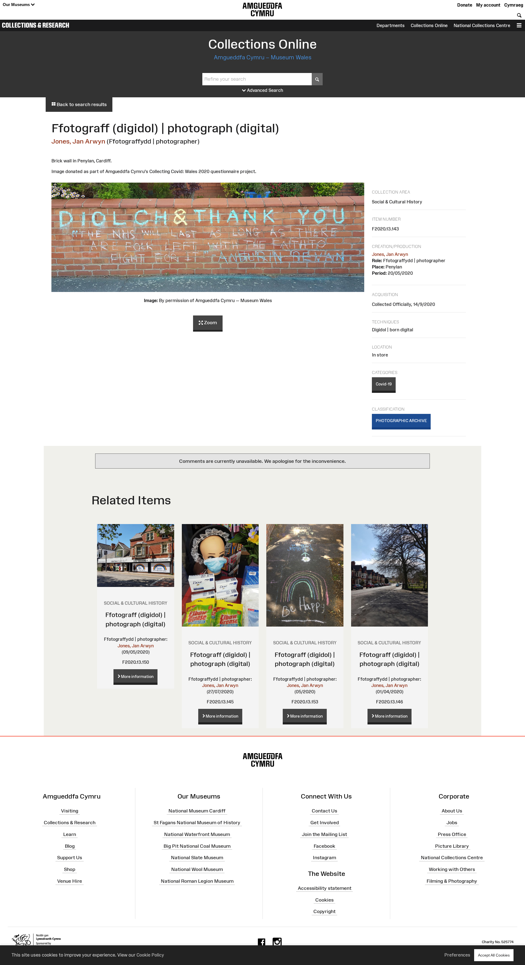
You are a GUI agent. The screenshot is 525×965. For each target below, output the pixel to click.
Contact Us (324, 811)
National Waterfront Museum (197, 834)
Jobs (452, 822)
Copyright (324, 911)
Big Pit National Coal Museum (197, 846)
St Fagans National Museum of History (197, 822)
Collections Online (429, 25)
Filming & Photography (452, 881)
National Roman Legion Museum (197, 881)
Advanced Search (264, 90)
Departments (391, 25)
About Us (452, 811)
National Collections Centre (482, 25)
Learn (69, 834)
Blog (70, 846)
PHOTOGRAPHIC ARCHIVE (401, 420)
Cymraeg (513, 4)
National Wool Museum (197, 869)
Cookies (324, 899)
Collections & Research (35, 25)
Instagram (324, 857)
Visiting (69, 811)
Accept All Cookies (494, 955)
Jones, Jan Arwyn (78, 141)
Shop (69, 869)
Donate (464, 4)
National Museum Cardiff (197, 811)
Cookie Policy (150, 954)
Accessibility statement (324, 888)
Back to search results (81, 104)
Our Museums (17, 4)
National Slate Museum (197, 857)
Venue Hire (69, 881)
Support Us (69, 857)
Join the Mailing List (324, 834)
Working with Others (452, 869)
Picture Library (452, 846)
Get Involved (324, 822)
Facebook (324, 846)
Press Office (452, 834)
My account (488, 4)
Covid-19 (384, 384)
